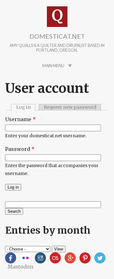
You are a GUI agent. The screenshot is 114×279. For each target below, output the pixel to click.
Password (20, 149)
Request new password (70, 107)
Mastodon (20, 266)
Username (20, 119)
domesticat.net (57, 36)
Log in (25, 107)
